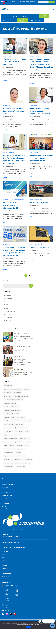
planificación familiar (8, 452)
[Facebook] (2, 1)
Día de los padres (8, 431)
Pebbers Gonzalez (9, 67)
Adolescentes (33, 105)
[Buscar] (51, 2)
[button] (53, 9)
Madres (12, 445)
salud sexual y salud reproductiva (12, 463)
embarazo (17, 435)
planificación (21, 449)
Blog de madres (8, 298)
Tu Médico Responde (8, 56)
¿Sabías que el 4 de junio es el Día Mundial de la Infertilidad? (14, 61)
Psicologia (6, 459)
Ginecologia (14, 442)
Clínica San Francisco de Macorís (12, 420)
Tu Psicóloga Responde (10, 324)
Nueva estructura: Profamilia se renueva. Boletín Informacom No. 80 (41, 158)
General (6, 308)
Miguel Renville (35, 205)
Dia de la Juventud (20, 424)
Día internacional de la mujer (22, 431)
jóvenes (5, 445)
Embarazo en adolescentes (10, 438)
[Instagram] (4, 1)
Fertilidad (6, 305)
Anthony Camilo (35, 250)
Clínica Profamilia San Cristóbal (11, 413)
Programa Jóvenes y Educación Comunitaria (14, 456)
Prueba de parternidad (38, 203)
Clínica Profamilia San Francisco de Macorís (14, 417)
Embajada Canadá (8, 435)
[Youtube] (4, 3)
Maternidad (19, 445)
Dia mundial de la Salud (20, 427)
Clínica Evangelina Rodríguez (21, 396)
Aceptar (28, 626)
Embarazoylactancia (24, 438)
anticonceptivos (17, 392)
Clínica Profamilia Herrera (10, 403)
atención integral (7, 396)
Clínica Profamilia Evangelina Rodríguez (13, 399)
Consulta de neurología (39, 248)
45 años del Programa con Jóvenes (12, 389)
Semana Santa (26, 463)
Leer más (5, 80)
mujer (26, 445)
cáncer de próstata (8, 424)
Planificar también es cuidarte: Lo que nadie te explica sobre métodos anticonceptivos (23, 338)
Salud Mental (28, 459)
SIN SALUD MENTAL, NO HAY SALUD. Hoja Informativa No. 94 (13, 205)
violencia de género (20, 466)
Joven (28, 442)
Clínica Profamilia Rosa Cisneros (11, 406)
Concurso (6, 301)
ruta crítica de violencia (17, 459)
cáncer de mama (27, 420)
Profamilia (18, 452)
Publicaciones (7, 314)
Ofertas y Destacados (35, 199)
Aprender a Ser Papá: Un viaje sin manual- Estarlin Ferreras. (23, 373)
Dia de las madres (8, 427)
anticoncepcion (7, 392)
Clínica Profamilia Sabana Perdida (12, 410)
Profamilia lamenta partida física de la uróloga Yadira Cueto (13, 111)
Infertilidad (21, 442)
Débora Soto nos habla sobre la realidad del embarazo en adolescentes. (40, 111)
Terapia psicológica (8, 466)
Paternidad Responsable (9, 449)
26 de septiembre (8, 385)
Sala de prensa (7, 105)
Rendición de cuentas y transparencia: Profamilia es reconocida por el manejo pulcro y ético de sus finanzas (23, 361)
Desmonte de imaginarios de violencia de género (21, 349)
